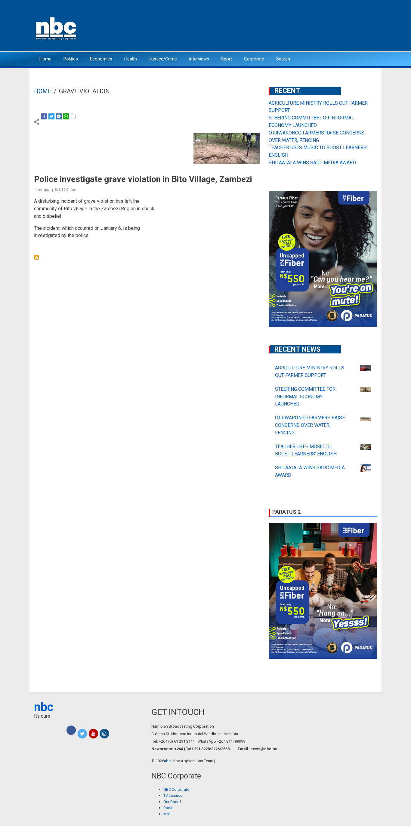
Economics (101, 59)
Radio (168, 808)
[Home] (56, 28)
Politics (70, 59)
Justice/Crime (163, 59)
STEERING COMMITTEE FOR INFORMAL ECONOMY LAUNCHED (305, 396)
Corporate (254, 59)
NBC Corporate (176, 789)
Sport (226, 59)
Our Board (172, 802)
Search (283, 59)
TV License (172, 795)
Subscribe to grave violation (36, 257)
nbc (44, 707)
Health (130, 59)
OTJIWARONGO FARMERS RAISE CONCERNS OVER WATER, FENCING (310, 425)
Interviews (199, 59)
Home (45, 59)
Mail (167, 814)
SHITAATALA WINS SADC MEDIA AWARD (312, 162)
